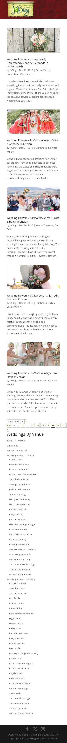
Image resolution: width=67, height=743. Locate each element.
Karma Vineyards (44, 225)
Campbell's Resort (18, 479)
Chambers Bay (17, 588)
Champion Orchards (19, 484)
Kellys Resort (16, 514)
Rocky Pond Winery (19, 544)
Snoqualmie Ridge (18, 688)
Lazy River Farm (17, 638)
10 (23, 425)
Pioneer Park (16, 658)
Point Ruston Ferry (19, 668)
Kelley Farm (15, 628)
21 (63, 425)
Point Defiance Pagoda (21, 663)
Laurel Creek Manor (19, 633)
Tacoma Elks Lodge (19, 698)
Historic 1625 (16, 623)
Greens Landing (17, 494)
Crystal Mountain (18, 593)
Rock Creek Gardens (19, 683)
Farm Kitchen (16, 608)
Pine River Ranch (18, 529)
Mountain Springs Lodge (22, 524)
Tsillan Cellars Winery (20, 569)
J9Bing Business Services (43, 738)
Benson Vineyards (18, 469)
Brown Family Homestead (23, 474)
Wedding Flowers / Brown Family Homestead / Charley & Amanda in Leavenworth (27, 62)
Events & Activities (16, 440)
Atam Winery (16, 459)
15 (32, 425)
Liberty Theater (17, 643)
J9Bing (13, 70)
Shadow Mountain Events (22, 549)
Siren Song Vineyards (20, 554)
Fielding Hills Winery (19, 489)
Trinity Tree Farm (18, 708)
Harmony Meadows (19, 504)
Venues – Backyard (17, 450)
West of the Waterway (21, 713)
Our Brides (26, 74)
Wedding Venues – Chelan (20, 455)
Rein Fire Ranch (17, 678)
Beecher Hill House (19, 464)
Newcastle (14, 648)
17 (42, 425)
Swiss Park (14, 693)
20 (58, 425)
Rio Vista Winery (17, 539)
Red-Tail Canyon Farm (21, 534)
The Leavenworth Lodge (22, 564)
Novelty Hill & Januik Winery (23, 653)
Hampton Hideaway (19, 499)
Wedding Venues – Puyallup (21, 579)
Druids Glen (15, 598)
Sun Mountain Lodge (20, 559)
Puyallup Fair (15, 673)
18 (48, 425)
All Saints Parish (17, 583)
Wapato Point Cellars (20, 574)
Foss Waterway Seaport (21, 613)
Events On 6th (16, 603)
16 (37, 425)
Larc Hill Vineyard (18, 519)
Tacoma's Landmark (20, 703)
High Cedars (15, 618)
